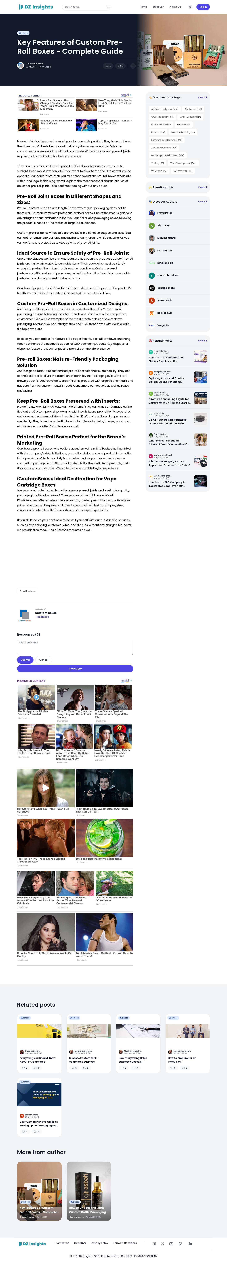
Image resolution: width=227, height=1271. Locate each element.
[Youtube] (171, 1244)
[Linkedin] (190, 1244)
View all (202, 97)
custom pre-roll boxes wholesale (108, 176)
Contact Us (62, 1243)
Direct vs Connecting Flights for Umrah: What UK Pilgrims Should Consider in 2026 (169, 401)
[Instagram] (180, 1244)
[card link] (200, 356)
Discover (158, 7)
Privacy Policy (99, 1243)
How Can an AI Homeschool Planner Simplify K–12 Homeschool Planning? (166, 359)
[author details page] (20, 65)
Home (143, 7)
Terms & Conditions (125, 1243)
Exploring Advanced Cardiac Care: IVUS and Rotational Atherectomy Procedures (167, 380)
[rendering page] (36, 7)
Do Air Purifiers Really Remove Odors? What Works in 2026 (168, 421)
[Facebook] (154, 1244)
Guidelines (80, 1243)
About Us (175, 7)
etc (39, 329)
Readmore (42, 617)
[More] (133, 66)
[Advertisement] (75, 560)
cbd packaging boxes (103, 218)
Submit (25, 660)
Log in (203, 7)
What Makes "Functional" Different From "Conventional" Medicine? (168, 442)
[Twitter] (162, 1243)
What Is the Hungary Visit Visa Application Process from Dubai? (169, 463)
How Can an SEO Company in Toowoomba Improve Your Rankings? (167, 484)
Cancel (43, 660)
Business (23, 33)
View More (75, 668)
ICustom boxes (34, 64)
